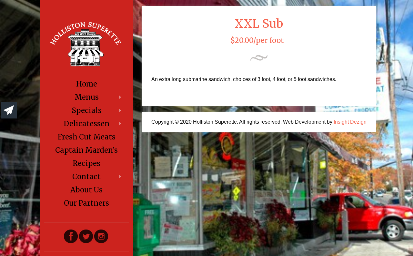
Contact (86, 176)
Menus (87, 97)
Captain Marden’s (86, 150)
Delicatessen (86, 123)
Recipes (86, 163)
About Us (86, 189)
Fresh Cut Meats (87, 136)
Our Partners (86, 203)
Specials (87, 110)
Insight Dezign (350, 122)
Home (86, 83)
